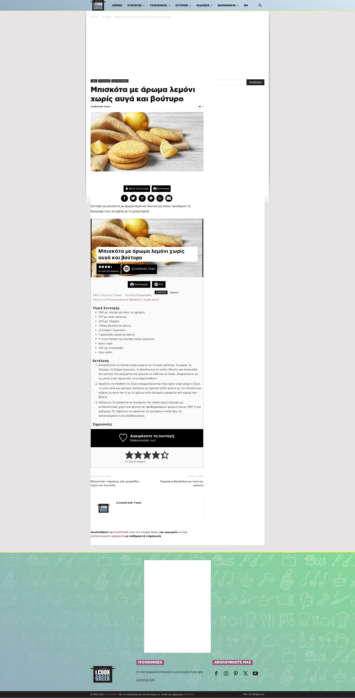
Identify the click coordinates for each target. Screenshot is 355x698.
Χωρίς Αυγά (151, 299)
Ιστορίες (181, 5)
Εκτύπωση (163, 188)
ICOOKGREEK (111, 694)
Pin (160, 284)
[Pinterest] (235, 674)
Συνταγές (134, 5)
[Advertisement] (177, 46)
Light (94, 81)
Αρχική (117, 5)
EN (246, 5)
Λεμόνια (174, 292)
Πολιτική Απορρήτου (253, 694)
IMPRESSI (189, 694)
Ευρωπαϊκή (143, 295)
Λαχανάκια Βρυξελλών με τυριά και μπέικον (181, 483)
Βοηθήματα (227, 5)
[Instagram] (226, 674)
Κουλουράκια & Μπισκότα (125, 299)
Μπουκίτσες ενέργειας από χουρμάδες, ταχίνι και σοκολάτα (115, 483)
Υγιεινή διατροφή (119, 81)
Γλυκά (118, 295)
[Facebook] (216, 674)
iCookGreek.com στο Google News (135, 532)
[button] (260, 6)
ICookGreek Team (100, 106)
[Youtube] (255, 674)
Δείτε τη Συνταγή (138, 188)
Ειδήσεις (203, 5)
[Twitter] (245, 674)
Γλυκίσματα (158, 5)
